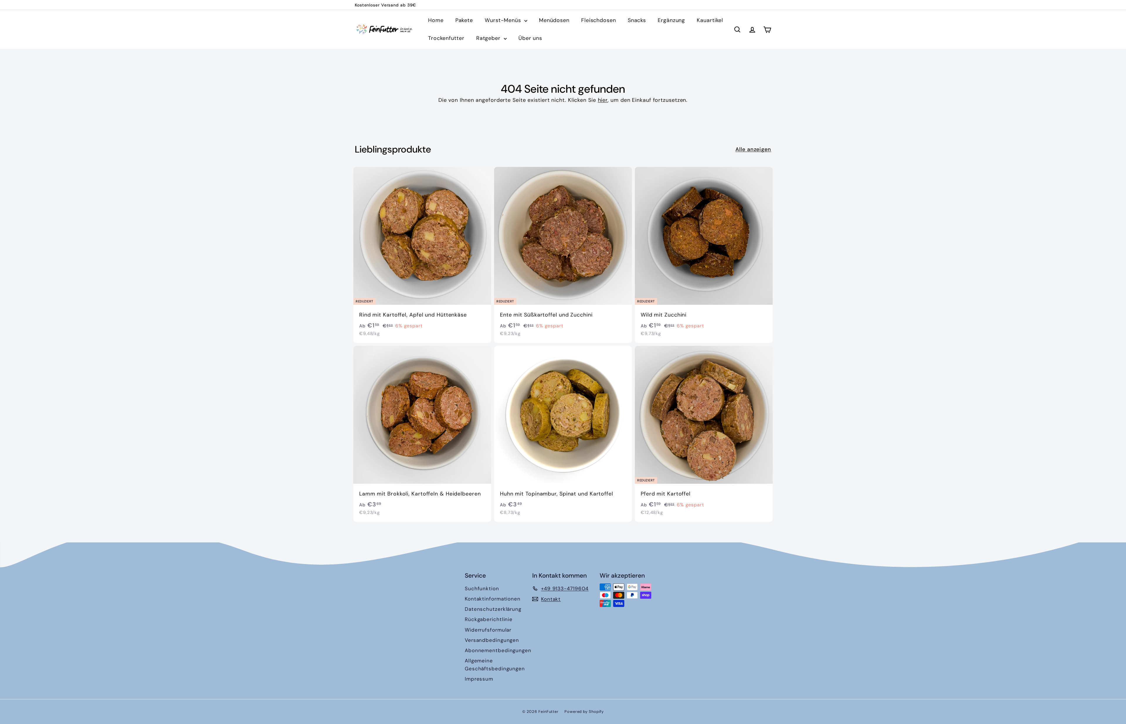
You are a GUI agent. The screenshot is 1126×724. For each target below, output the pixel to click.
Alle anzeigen (753, 149)
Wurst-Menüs (504, 20)
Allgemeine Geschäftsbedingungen (495, 664)
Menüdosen (554, 20)
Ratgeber (489, 38)
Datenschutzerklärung (493, 609)
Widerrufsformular (488, 630)
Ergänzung (671, 20)
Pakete (464, 20)
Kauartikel (710, 20)
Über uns (530, 38)
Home (436, 20)
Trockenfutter (446, 38)
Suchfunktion (482, 588)
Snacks (637, 20)
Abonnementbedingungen (498, 650)
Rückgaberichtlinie (489, 619)
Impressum (479, 679)
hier (603, 100)
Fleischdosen (598, 20)
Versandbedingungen (492, 640)
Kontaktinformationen (492, 599)
